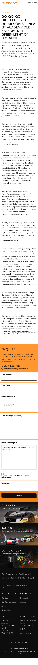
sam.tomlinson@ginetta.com (23, 331)
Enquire (22, 8)
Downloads (24, 598)
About (3, 606)
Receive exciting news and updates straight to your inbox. (18, 448)
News (15, 8)
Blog (9, 610)
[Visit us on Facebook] (11, 642)
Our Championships (8, 602)
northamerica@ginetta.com (16, 369)
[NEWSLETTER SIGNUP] (3, 586)
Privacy (19, 651)
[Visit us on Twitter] (19, 642)
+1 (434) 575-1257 (12, 366)
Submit (19, 495)
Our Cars (4, 598)
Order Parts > (25, 634)
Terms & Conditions (9, 651)
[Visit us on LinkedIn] (22, 642)
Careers (23, 602)
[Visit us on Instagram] (15, 642)
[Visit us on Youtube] (26, 642)
